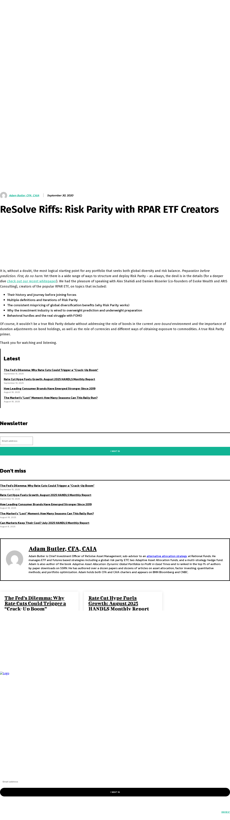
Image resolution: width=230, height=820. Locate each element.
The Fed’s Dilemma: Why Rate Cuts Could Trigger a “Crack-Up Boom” (51, 370)
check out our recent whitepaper (31, 281)
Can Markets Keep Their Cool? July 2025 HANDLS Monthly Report (44, 523)
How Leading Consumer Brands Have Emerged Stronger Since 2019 (49, 388)
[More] (121, 254)
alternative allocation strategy (167, 556)
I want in (115, 451)
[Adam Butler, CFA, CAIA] (14, 559)
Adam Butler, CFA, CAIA (63, 548)
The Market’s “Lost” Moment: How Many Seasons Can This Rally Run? (51, 397)
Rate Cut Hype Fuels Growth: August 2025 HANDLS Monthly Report (49, 379)
